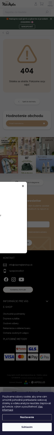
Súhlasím (27, 427)
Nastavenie (27, 417)
